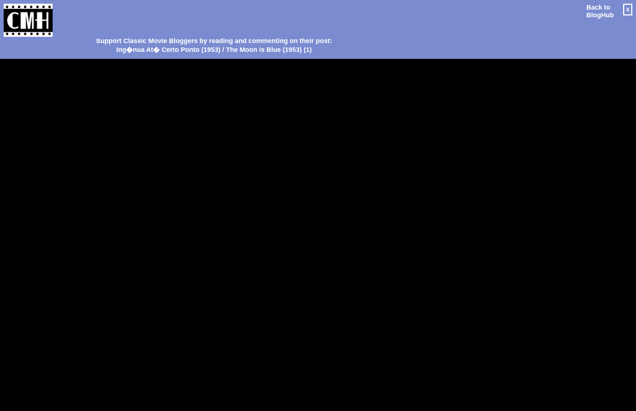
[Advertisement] (211, 16)
